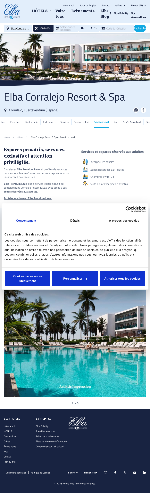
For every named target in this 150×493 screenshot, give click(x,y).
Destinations (10, 436)
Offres (7, 441)
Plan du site (9, 462)
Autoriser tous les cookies (122, 278)
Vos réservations (138, 15)
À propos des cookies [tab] (124, 220)
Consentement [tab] (26, 220)
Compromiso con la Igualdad (49, 446)
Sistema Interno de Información (51, 441)
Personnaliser (72, 278)
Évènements (10, 446)
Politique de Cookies (40, 472)
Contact (106, 5)
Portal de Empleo (87, 5)
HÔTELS (8, 431)
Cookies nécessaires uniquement (27, 279)
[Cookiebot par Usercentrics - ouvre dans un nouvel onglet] (128, 209)
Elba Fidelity (42, 426)
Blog (6, 451)
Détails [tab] (75, 220)
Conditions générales (16, 472)
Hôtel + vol (68, 5)
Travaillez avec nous (45, 431)
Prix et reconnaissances (47, 436)
